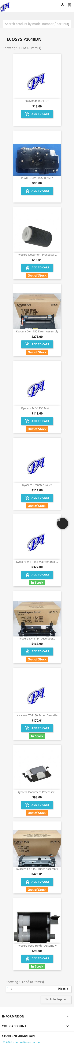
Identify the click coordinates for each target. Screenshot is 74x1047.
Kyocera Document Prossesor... (37, 254)
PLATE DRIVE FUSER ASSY (37, 178)
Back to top (56, 999)
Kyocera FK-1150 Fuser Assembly (37, 869)
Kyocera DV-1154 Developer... (37, 638)
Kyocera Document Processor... (37, 792)
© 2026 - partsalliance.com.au (22, 1042)
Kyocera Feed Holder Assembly (37, 945)
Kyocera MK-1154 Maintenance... (37, 562)
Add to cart (37, 114)
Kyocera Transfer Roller (37, 485)
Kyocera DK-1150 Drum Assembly (37, 331)
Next (64, 989)
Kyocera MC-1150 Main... (37, 408)
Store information (18, 1036)
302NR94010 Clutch (37, 101)
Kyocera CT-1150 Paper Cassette (37, 715)
